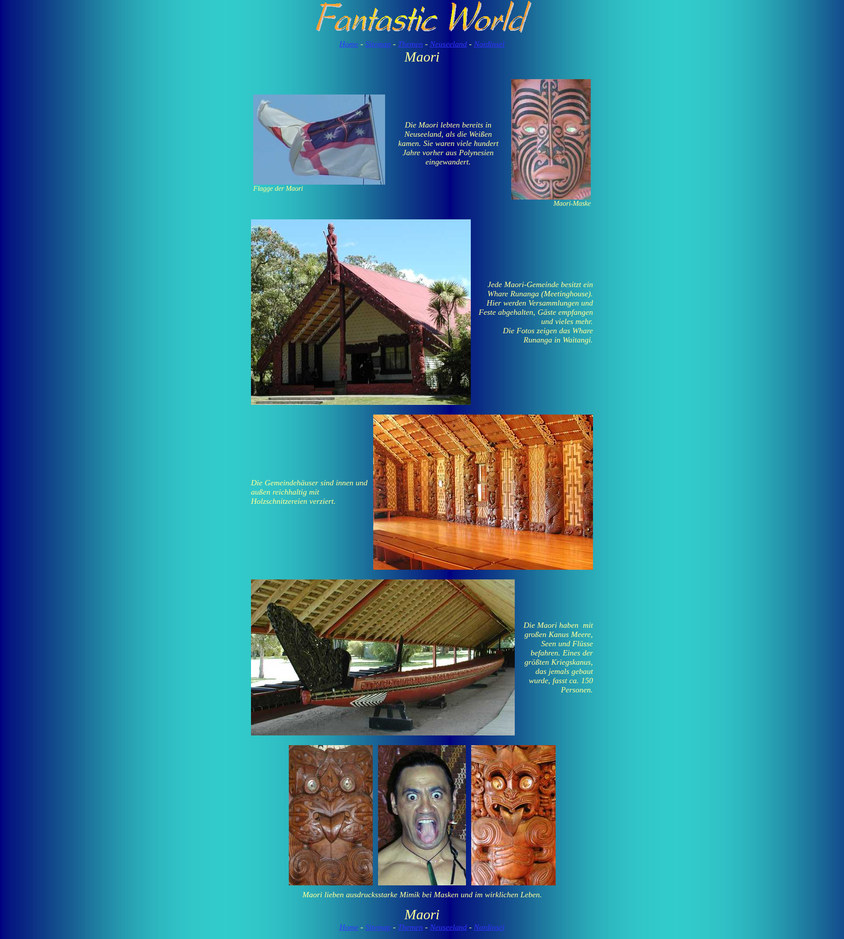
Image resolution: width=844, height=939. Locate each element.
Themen (410, 44)
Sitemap (378, 44)
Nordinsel (489, 44)
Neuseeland (448, 44)
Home (348, 44)
